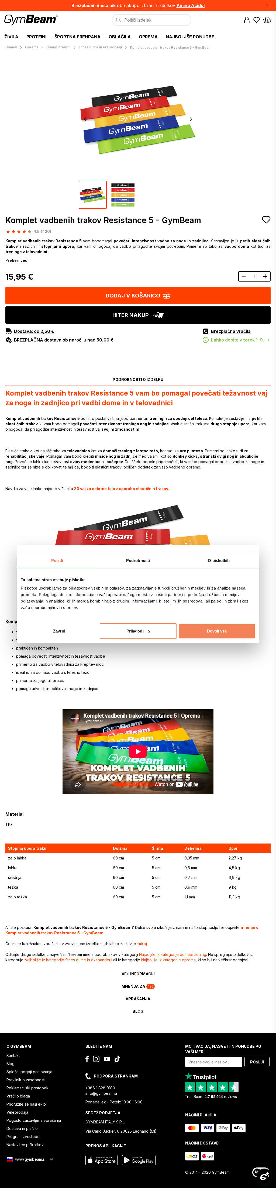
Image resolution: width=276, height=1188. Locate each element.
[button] (138, 5)
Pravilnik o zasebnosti (25, 1079)
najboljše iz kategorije (172, 954)
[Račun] (247, 20)
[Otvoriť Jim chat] (264, 1176)
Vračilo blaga (18, 1096)
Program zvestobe (23, 1136)
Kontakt (13, 1055)
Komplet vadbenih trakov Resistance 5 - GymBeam (103, 220)
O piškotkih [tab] (219, 560)
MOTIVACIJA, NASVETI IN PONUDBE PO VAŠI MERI (223, 1049)
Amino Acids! (191, 5)
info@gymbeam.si (101, 1093)
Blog (10, 1063)
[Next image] (190, 119)
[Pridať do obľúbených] (266, 219)
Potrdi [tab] (57, 560)
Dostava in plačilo (22, 1128)
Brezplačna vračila (231, 331)
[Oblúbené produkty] (256, 20)
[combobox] (151, 20)
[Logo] (32, 20)
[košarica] (267, 20)
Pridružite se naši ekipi (26, 1104)
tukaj (142, 943)
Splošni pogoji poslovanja (29, 1071)
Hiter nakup (130, 315)
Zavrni (59, 631)
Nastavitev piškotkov (25, 1144)
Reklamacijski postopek (27, 1088)
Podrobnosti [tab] (138, 560)
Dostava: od (34, 331)
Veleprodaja (17, 1112)
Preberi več (16, 260)
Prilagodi (135, 631)
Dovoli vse (217, 631)
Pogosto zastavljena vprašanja (33, 1120)
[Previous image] (85, 119)
